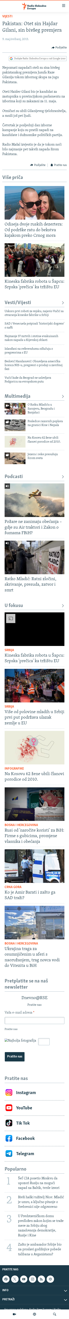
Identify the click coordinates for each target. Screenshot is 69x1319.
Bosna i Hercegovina (21, 825)
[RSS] (41, 1279)
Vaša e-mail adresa (19, 1013)
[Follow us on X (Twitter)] (14, 1279)
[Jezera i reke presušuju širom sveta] (15, 458)
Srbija (9, 650)
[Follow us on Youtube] (23, 1279)
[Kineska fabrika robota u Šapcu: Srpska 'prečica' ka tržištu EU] (34, 260)
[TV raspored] (50, 1279)
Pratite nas (14, 1056)
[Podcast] (34, 1314)
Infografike (14, 769)
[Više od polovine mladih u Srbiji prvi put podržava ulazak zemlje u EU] (34, 685)
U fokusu (14, 605)
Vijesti (7, 16)
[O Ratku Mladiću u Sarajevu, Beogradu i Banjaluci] (15, 409)
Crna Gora (13, 887)
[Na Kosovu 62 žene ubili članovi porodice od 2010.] (15, 442)
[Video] (14, 1314)
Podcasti (14, 476)
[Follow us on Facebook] (6, 1279)
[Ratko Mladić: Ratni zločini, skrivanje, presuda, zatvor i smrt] (34, 557)
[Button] (59, 47)
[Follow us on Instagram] (32, 1279)
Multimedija (17, 396)
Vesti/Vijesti (18, 302)
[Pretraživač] (54, 1314)
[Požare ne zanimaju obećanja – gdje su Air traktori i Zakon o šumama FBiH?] (34, 500)
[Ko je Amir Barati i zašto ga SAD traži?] (34, 866)
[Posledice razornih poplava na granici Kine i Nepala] (15, 425)
